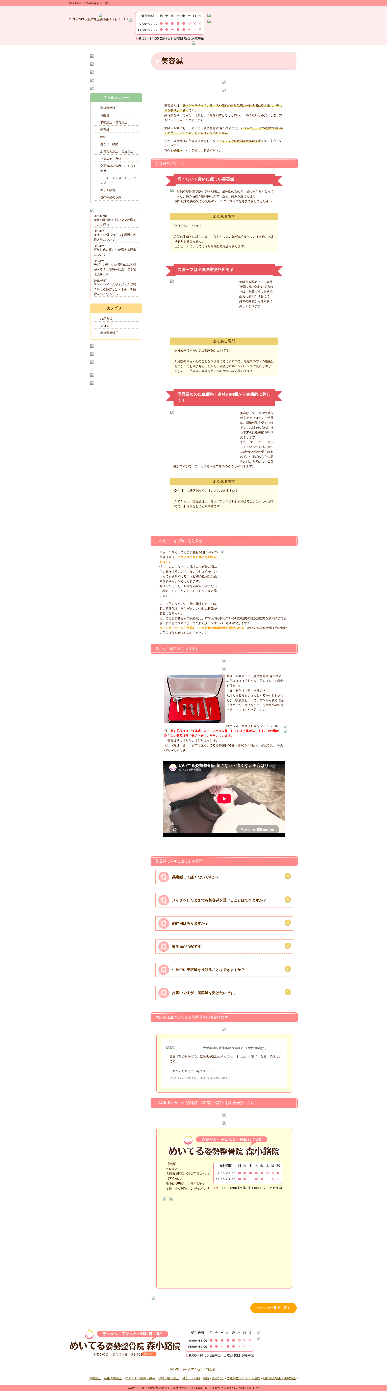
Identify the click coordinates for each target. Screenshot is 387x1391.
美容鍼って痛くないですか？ (195, 877)
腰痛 (103, 137)
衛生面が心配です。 (188, 947)
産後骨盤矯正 (109, 108)
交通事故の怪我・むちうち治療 (118, 168)
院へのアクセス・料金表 (198, 1369)
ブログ (104, 325)
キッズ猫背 (107, 190)
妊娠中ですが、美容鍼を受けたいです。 (204, 993)
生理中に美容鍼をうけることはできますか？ (208, 970)
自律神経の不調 (110, 197)
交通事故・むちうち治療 (243, 1378)
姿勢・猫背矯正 (168, 1378)
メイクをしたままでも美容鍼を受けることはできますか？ (219, 900)
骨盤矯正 (106, 115)
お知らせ (106, 318)
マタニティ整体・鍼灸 (140, 1378)
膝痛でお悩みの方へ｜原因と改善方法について (115, 237)
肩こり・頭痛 (109, 144)
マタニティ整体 (110, 158)
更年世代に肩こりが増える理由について (115, 252)
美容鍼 (104, 129)
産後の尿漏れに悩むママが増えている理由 (115, 222)
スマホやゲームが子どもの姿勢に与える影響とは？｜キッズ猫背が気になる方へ (115, 289)
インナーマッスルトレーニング (118, 180)
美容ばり (218, 1378)
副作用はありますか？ (190, 923)
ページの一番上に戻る (273, 1308)
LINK (256, 1387)
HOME (174, 1369)
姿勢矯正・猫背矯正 (113, 122)
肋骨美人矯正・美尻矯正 (116, 151)
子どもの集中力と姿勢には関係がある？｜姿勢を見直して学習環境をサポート (115, 269)
